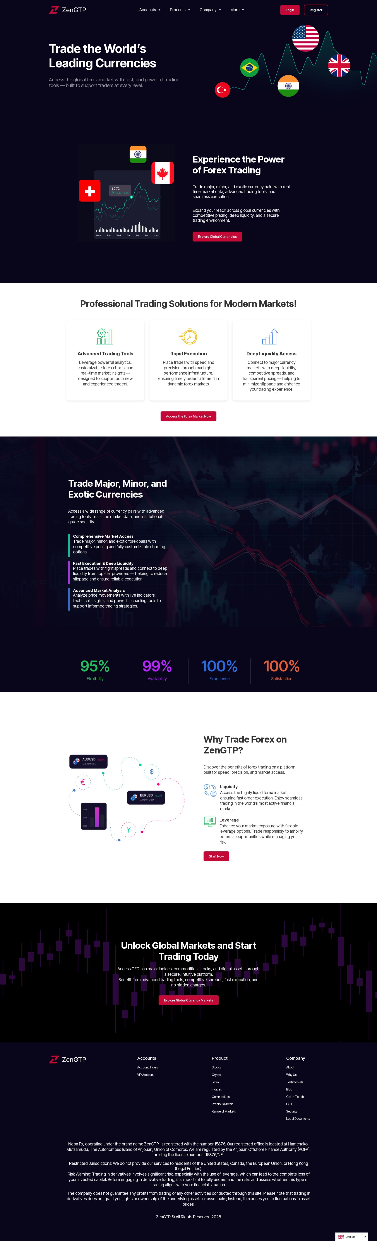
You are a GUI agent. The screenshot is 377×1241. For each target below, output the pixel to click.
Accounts (147, 9)
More (235, 9)
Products (178, 9)
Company (208, 9)
